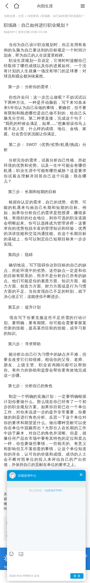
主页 (21, 16)
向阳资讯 (33, 16)
